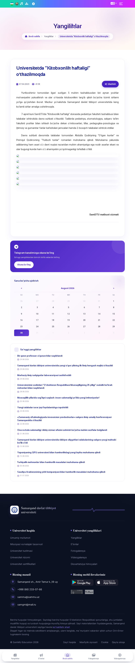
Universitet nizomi (20, 557)
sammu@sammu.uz (28, 597)
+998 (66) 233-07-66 (29, 589)
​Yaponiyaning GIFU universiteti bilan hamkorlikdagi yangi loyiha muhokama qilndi (58, 452)
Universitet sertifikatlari (22, 564)
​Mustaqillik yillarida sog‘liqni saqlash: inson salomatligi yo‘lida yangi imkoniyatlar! (58, 397)
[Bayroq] (12, 3)
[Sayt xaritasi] (27, 3)
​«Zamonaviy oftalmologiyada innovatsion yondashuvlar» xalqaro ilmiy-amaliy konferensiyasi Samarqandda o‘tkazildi (64, 418)
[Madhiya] (22, 3)
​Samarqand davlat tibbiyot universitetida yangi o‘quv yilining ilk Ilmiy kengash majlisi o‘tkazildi (65, 365)
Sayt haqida (69, 642)
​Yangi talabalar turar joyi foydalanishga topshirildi (42, 407)
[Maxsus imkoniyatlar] (34, 4)
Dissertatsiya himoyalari (84, 564)
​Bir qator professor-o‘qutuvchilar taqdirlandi (39, 356)
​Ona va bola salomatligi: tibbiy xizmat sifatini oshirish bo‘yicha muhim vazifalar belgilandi (62, 430)
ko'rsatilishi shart (61, 627)
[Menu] (122, 3)
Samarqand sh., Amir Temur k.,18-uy (37, 581)
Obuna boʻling (24, 264)
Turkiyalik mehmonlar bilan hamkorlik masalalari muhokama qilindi (51, 462)
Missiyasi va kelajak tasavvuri (26, 544)
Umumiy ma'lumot (20, 537)
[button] (114, 3)
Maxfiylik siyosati (88, 642)
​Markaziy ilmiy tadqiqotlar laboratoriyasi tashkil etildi (44, 375)
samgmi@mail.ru (26, 604)
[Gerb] (16, 3)
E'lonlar (75, 544)
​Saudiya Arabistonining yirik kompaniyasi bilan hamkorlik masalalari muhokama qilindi (61, 472)
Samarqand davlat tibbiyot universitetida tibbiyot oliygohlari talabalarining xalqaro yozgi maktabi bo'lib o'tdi (66, 441)
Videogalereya (79, 557)
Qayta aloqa (118, 642)
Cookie (104, 642)
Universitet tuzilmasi (21, 550)
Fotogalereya (78, 550)
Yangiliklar (76, 537)
